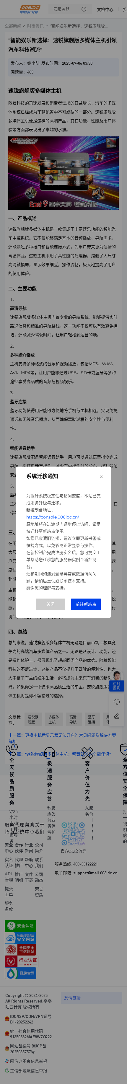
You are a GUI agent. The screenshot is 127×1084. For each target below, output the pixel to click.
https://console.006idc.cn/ (52, 517)
